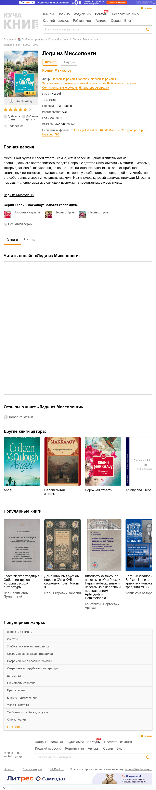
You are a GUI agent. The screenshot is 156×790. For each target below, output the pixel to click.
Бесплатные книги (126, 14)
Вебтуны (101, 14)
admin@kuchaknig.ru (138, 769)
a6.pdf (103, 130)
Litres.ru (9, 769)
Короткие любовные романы (97, 79)
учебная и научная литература (28, 646)
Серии (116, 20)
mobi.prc (114, 130)
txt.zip (94, 130)
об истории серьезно (21, 683)
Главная (9, 39)
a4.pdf (134, 130)
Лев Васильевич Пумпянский (16, 594)
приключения (16, 690)
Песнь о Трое (64, 212)
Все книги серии (20, 224)
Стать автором (32, 769)
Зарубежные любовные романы (63, 83)
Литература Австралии (94, 87)
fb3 (57, 134)
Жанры (48, 14)
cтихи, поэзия (16, 719)
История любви (96, 83)
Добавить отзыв (14, 118)
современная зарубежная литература (32, 668)
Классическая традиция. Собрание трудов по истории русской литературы (22, 581)
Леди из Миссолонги (19, 195)
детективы (14, 675)
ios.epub (47, 134)
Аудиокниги (82, 14)
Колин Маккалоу (58, 39)
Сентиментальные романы (60, 87)
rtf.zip (125, 130)
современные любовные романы (29, 661)
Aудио (70, 62)
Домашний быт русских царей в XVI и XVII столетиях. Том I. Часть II (61, 581)
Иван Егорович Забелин (62, 593)
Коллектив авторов (140, 593)
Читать (29, 239)
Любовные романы (64, 79)
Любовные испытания (121, 83)
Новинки (63, 14)
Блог (127, 20)
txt (87, 130)
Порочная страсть (27, 212)
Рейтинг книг (82, 20)
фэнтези (12, 639)
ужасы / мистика (18, 705)
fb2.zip (79, 130)
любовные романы (19, 631)
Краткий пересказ (56, 20)
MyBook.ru (57, 769)
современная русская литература (30, 653)
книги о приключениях (22, 697)
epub (142, 130)
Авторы (101, 20)
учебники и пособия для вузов (27, 712)
